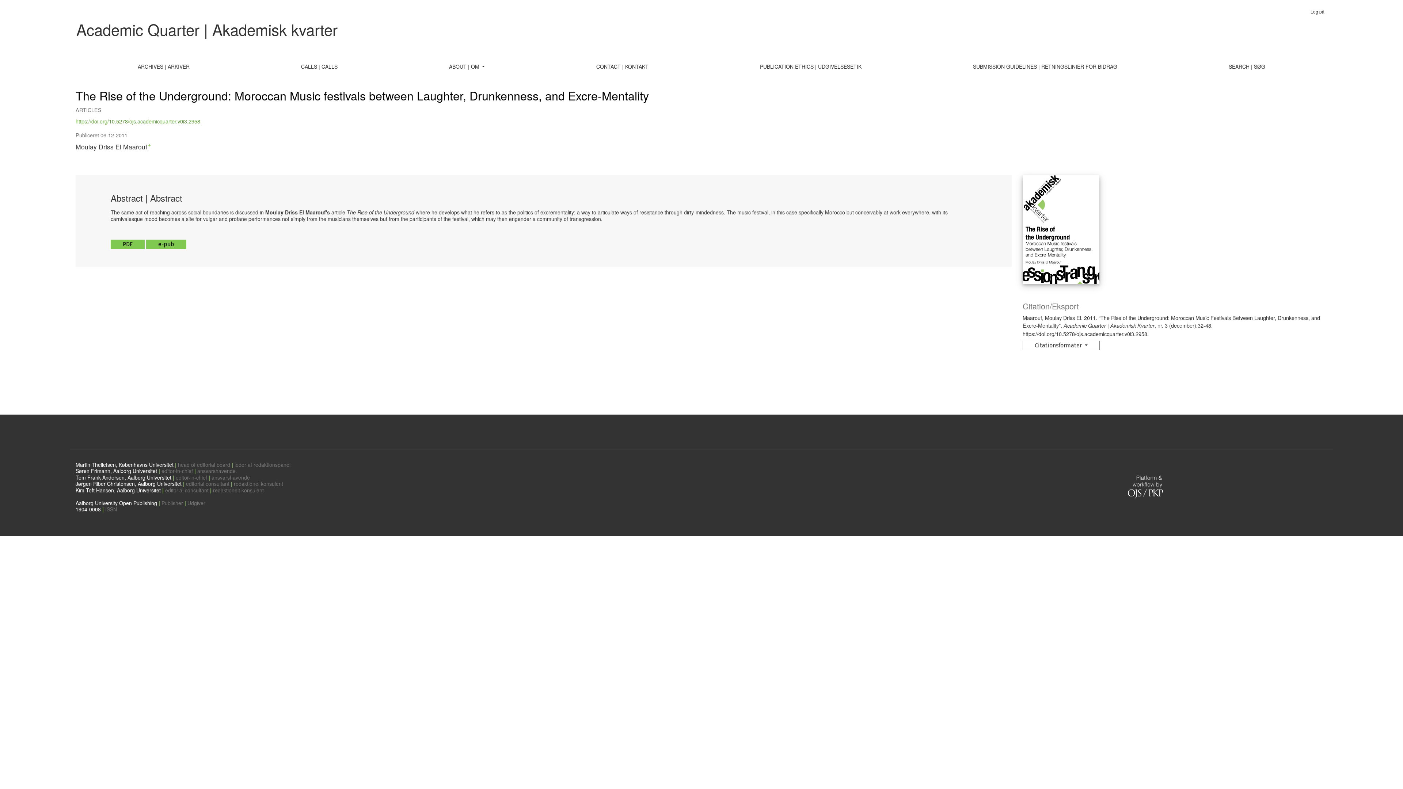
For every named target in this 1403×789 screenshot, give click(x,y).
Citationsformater (1059, 345)
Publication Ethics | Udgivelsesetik (811, 66)
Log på (1317, 11)
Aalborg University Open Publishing (116, 503)
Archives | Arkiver (164, 66)
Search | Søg (1247, 66)
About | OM (465, 66)
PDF (128, 244)
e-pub (166, 244)
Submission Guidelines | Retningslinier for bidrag (1045, 66)
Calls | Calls (319, 66)
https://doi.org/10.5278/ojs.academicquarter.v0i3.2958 (138, 121)
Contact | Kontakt (622, 66)
